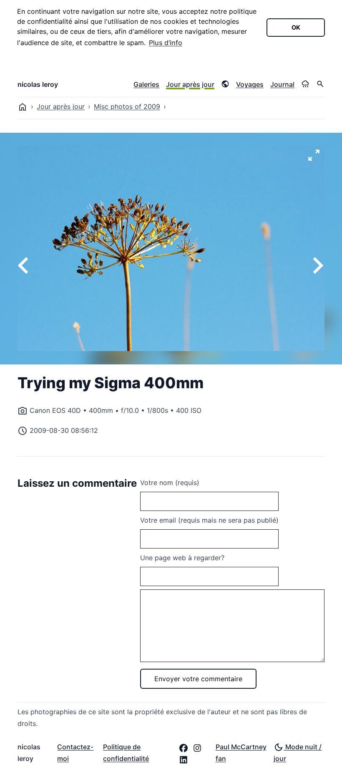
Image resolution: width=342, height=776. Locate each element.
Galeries (146, 84)
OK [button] (296, 27)
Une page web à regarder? (182, 558)
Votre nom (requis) (169, 482)
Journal (282, 84)
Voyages (250, 84)
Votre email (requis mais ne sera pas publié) (209, 520)
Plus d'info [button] (165, 42)
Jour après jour (190, 84)
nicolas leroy (38, 84)
